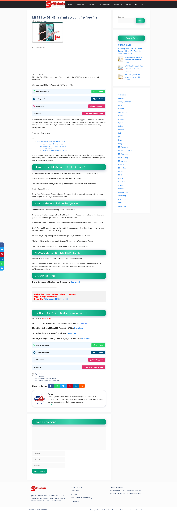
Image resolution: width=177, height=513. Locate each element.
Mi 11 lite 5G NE (40, 376)
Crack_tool (122, 112)
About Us (74, 494)
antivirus (121, 98)
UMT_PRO (122, 199)
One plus (121, 182)
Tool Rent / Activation (94, 113)
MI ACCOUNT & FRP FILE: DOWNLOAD (53, 146)
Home (70, 5)
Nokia (120, 178)
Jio (119, 136)
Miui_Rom (122, 168)
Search (121, 17)
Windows (122, 206)
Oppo (120, 185)
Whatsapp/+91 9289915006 (56, 299)
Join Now (99, 91)
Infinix (120, 126)
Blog (120, 105)
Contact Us (75, 491)
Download (75, 282)
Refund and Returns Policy (81, 498)
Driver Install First (47, 148)
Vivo (120, 202)
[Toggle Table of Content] (33, 139)
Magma (121, 143)
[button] (142, 4)
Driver (128, 5)
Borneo (121, 109)
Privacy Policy (76, 487)
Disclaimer (75, 501)
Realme (121, 189)
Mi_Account (38, 374)
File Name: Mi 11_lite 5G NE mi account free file (56, 150)
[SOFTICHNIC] (55, 4)
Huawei (121, 119)
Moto (120, 171)
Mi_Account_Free (125, 150)
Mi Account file (104, 5)
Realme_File (118, 5)
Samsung (122, 195)
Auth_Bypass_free (125, 102)
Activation (91, 5)
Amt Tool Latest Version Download (47, 380)
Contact (51, 404)
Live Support (97, 106)
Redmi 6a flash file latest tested (45, 378)
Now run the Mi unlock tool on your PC (53, 144)
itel (119, 133)
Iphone (121, 129)
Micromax (122, 161)
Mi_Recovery (123, 157)
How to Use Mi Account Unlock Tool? (51, 142)
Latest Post (80, 5)
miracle (121, 164)
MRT (120, 175)
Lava (120, 140)
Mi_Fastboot (123, 154)
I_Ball (120, 122)
